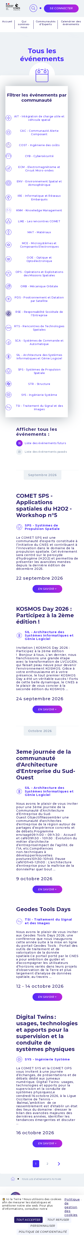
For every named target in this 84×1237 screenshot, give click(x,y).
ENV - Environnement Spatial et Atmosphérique (39, 183)
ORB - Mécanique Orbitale (39, 286)
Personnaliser (42, 1225)
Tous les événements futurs (41, 1179)
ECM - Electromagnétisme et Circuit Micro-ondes (39, 168)
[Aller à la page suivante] (59, 1164)
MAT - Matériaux (39, 232)
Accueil (7, 21)
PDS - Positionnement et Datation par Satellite (39, 299)
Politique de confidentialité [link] (43, 1231)
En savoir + (47, 588)
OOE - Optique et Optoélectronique (39, 259)
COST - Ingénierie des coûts (39, 145)
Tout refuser (58, 1219)
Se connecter (61, 8)
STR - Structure (39, 384)
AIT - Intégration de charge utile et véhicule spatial (39, 118)
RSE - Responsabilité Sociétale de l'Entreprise (39, 313)
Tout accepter (28, 1219)
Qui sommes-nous (24, 24)
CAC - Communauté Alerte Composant (39, 132)
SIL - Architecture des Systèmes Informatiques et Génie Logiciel (39, 356)
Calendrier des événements (71, 23)
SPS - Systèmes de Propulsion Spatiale (39, 371)
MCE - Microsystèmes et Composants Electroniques (39, 245)
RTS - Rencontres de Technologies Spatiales (39, 328)
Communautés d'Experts (45, 23)
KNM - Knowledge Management (39, 210)
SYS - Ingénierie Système (39, 394)
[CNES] (12, 9)
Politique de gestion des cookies (72, 1207)
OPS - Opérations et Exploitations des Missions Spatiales (39, 273)
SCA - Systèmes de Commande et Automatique (39, 342)
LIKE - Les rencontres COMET (39, 221)
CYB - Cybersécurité (39, 156)
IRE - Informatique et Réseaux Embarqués (39, 197)
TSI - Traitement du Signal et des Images (39, 407)
